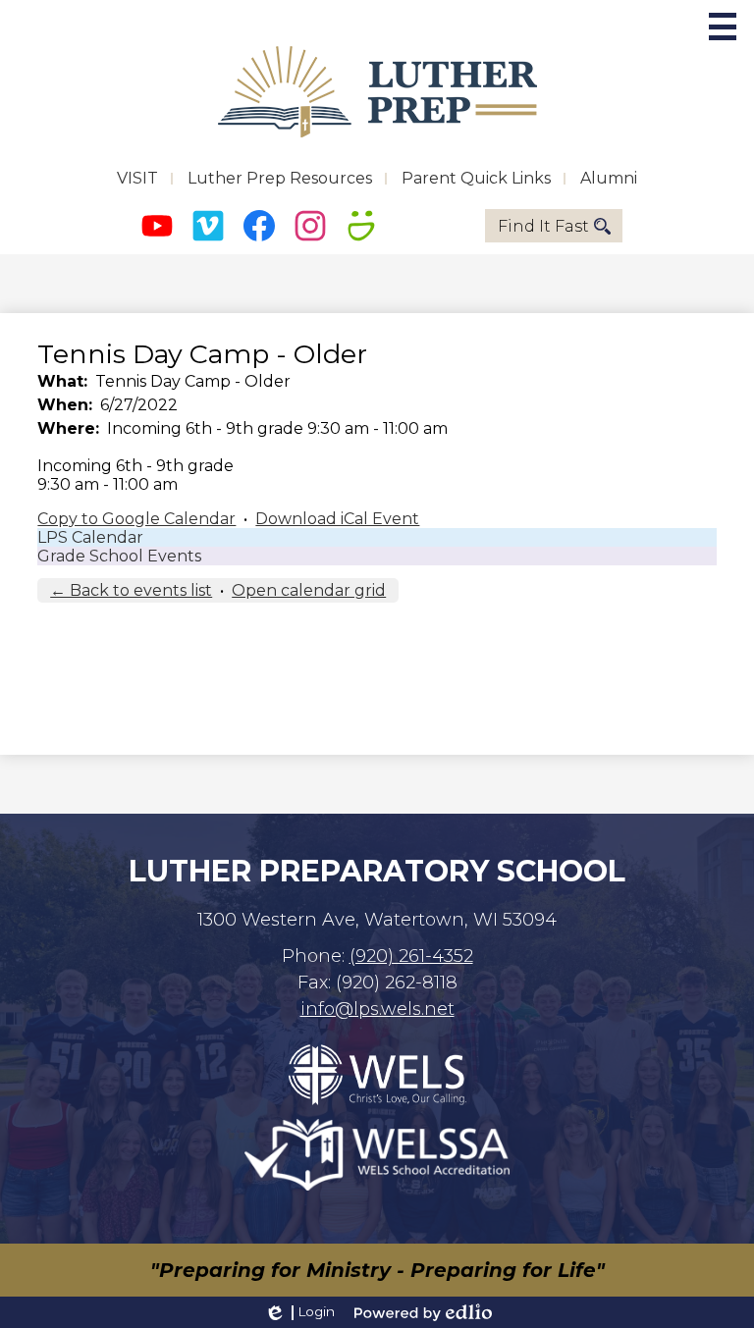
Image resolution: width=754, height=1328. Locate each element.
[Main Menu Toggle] (722, 26)
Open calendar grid (309, 590)
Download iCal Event (337, 518)
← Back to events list (131, 590)
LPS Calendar (90, 537)
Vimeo (208, 225)
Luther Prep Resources (280, 178)
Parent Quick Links (476, 178)
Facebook (259, 225)
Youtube (157, 225)
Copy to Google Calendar (136, 518)
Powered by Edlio (423, 1312)
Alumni (608, 178)
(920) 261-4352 (411, 956)
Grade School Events (119, 556)
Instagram (310, 225)
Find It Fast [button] (543, 226)
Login (299, 1312)
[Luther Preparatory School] (377, 92)
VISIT (137, 178)
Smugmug (361, 225)
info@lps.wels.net (377, 1009)
